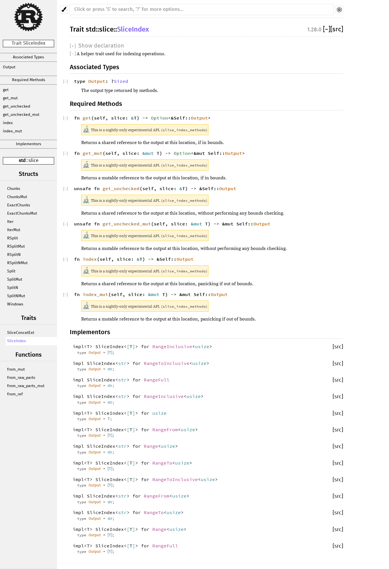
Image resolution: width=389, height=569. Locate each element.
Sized (121, 81)
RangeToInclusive (166, 363)
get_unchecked (16, 106)
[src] (336, 29)
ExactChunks (18, 205)
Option (159, 118)
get (6, 90)
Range (151, 446)
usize (202, 346)
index (8, 123)
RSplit (12, 238)
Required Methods (28, 80)
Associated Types (28, 57)
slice (33, 160)
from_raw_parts (21, 378)
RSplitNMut (17, 263)
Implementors (28, 144)
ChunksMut (17, 197)
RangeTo (162, 463)
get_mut (10, 98)
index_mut (12, 131)
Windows (15, 304)
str (122, 363)
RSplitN (14, 255)
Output (9, 67)
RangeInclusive (172, 346)
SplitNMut (16, 296)
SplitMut (14, 280)
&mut (149, 153)
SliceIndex (16, 341)
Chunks (13, 189)
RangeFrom (165, 429)
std (22, 160)
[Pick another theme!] (64, 9)
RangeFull (156, 380)
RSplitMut (16, 246)
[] (326, 29)
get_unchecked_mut (21, 115)
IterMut (13, 230)
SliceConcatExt (20, 333)
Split (11, 271)
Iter (10, 222)
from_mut (16, 369)
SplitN (12, 288)
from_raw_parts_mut (25, 386)
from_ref (15, 394)
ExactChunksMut (22, 213)
